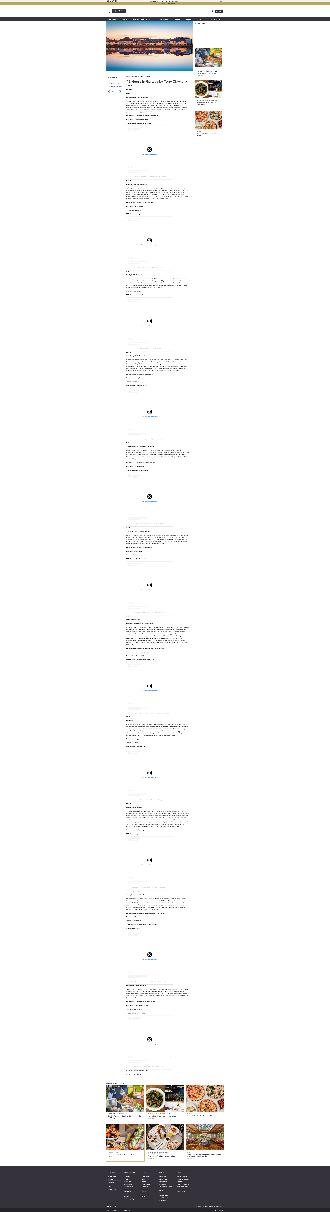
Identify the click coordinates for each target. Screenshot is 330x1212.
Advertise (180, 1181)
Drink (144, 1173)
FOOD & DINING (129, 1173)
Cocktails (144, 1189)
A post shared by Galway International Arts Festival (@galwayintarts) (149, 981)
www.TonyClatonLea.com (134, 1074)
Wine (143, 1179)
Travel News (162, 1176)
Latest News (112, 1176)
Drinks (189, 19)
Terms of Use (180, 1189)
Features (113, 19)
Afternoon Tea (128, 1191)
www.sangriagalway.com (139, 834)
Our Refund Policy (182, 1194)
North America (163, 1193)
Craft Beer (145, 1186)
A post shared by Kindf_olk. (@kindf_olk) (150, 348)
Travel (200, 19)
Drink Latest (145, 1176)
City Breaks (162, 1184)
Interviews (127, 1194)
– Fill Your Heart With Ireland (165, 1187)
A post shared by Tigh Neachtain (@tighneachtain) (149, 523)
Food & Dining (162, 19)
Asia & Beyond (163, 1198)
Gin (143, 1194)
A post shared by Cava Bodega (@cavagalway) (149, 439)
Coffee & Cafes (128, 1186)
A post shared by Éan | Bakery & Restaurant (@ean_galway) (149, 800)
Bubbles (144, 1181)
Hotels (126, 1179)
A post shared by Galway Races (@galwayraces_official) (149, 1066)
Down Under (162, 1200)
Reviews (111, 1183)
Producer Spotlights (130, 1199)
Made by (218, 1210)
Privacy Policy (181, 1191)
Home (127, 76)
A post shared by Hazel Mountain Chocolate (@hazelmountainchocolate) (149, 713)
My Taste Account (182, 1176)
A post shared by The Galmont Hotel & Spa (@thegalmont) (150, 612)
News (125, 19)
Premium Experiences (141, 19)
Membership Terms (182, 1186)
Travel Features (163, 1179)
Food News (127, 1176)
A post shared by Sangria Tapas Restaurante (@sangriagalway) (149, 887)
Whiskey (144, 1191)
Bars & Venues (128, 1184)
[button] (212, 11)
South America (163, 1195)
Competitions (215, 19)
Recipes (177, 19)
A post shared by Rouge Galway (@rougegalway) (149, 267)
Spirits (143, 1196)
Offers (110, 1179)
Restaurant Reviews (130, 1189)
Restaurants (127, 1181)
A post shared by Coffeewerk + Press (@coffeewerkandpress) (149, 176)
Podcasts (126, 1196)
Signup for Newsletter (183, 1179)
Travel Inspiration (164, 1181)
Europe (161, 1190)
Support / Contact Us (183, 1184)
